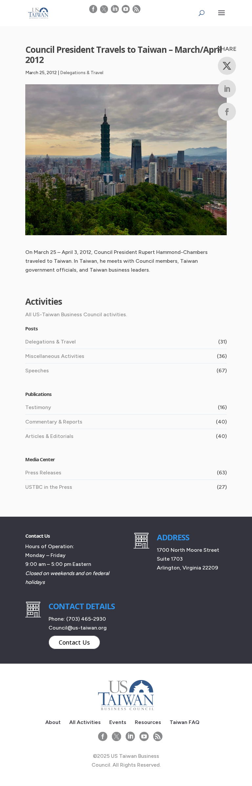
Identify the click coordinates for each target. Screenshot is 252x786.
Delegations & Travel (81, 72)
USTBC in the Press (48, 487)
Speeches (37, 370)
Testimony (38, 407)
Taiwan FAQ (185, 722)
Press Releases (43, 472)
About (53, 722)
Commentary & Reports (53, 422)
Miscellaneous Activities (54, 356)
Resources (148, 722)
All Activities (85, 722)
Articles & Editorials (49, 436)
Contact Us (74, 642)
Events (117, 722)
